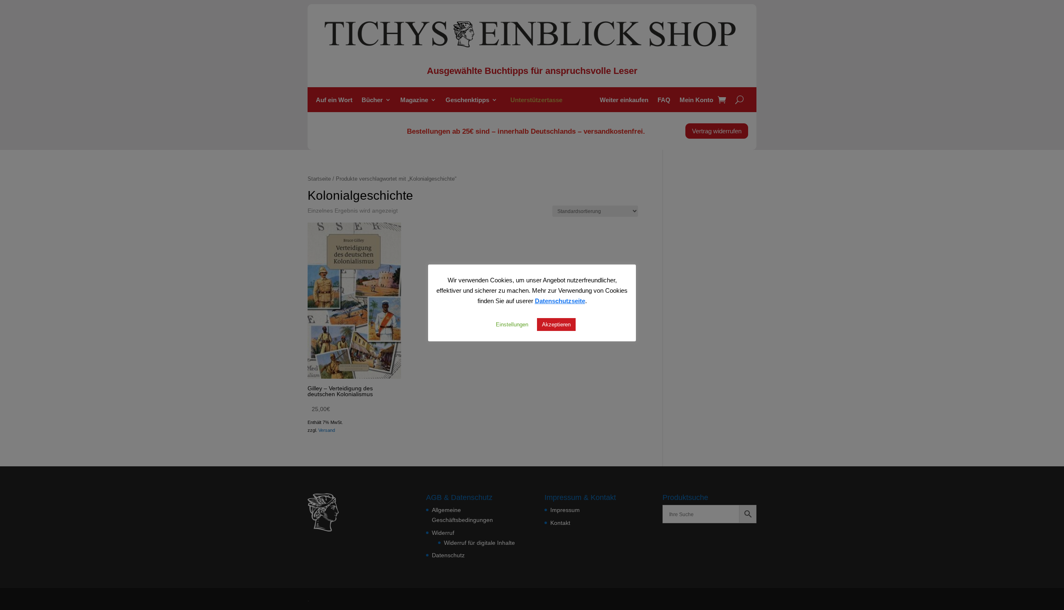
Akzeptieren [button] (556, 324)
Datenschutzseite (560, 300)
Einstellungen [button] (512, 324)
